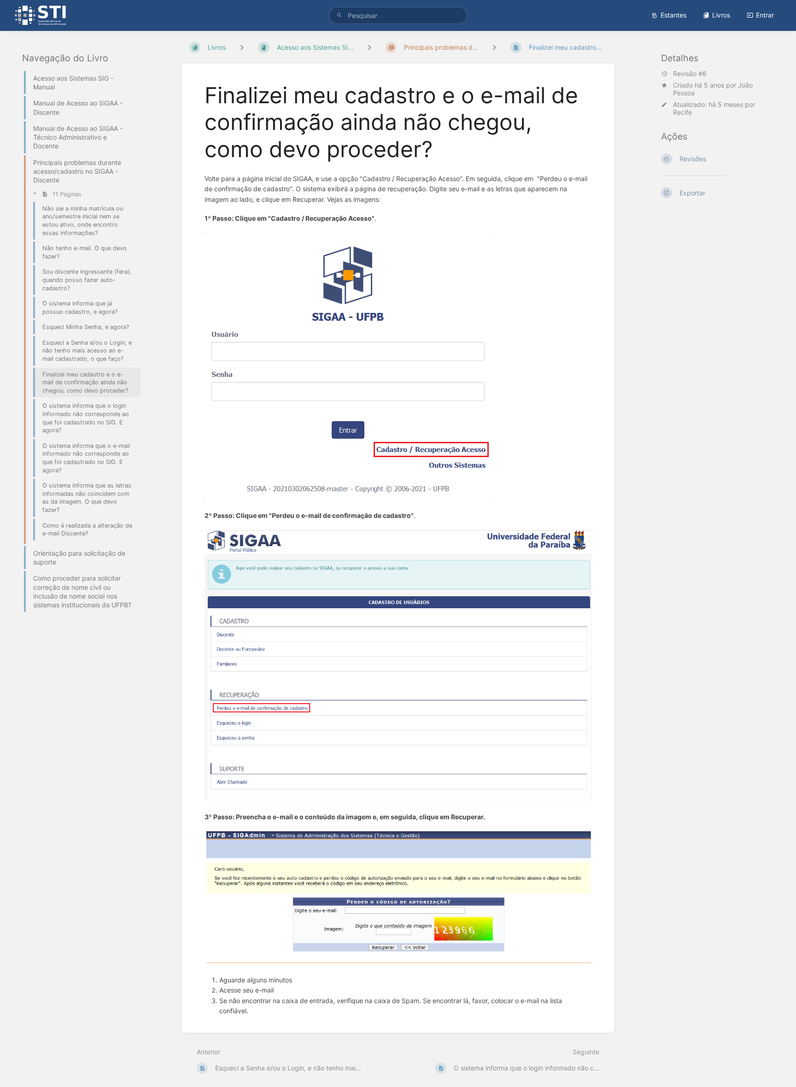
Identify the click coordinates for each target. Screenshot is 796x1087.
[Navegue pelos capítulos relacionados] (369, 47)
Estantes (673, 15)
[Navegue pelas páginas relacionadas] (494, 47)
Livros (721, 15)
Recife (682, 112)
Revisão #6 (690, 73)
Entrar (765, 15)
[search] (398, 15)
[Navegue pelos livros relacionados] (242, 47)
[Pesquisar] (339, 15)
